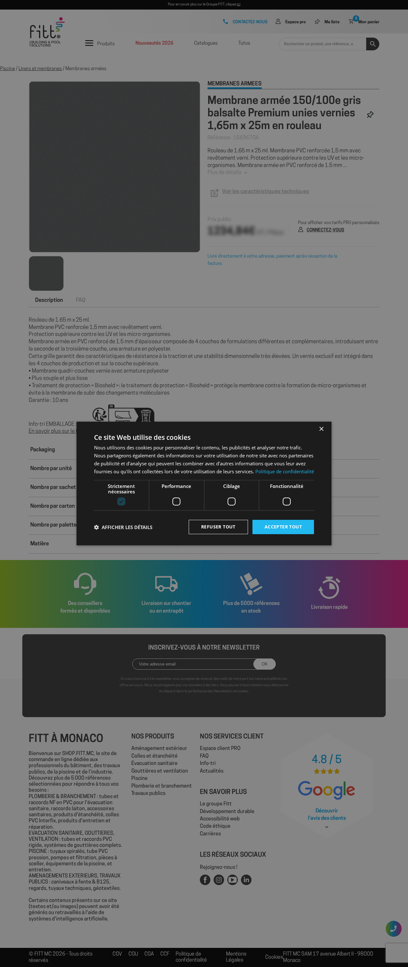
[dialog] (204, 483)
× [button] (321, 429)
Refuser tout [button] (218, 527)
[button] (123, 527)
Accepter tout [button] (283, 527)
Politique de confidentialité (284, 471)
